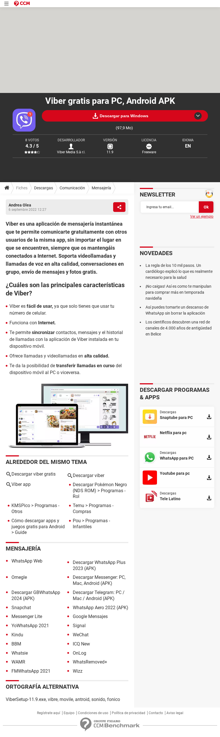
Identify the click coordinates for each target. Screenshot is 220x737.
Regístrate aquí (48, 713)
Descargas (43, 188)
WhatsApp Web (26, 561)
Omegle (19, 577)
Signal (79, 625)
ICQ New (81, 644)
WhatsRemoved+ (90, 662)
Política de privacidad (128, 713)
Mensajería (101, 188)
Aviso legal (174, 713)
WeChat (81, 634)
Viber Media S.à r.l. (71, 152)
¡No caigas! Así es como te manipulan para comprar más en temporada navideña (178, 292)
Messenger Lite (26, 616)
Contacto (156, 713)
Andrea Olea (20, 205)
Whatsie (19, 653)
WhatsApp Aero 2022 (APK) (100, 607)
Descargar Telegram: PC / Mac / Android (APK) (99, 595)
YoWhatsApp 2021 (30, 625)
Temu (78, 505)
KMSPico (20, 505)
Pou (77, 520)
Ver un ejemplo (201, 216)
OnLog (79, 653)
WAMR (18, 662)
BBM (16, 644)
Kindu (17, 634)
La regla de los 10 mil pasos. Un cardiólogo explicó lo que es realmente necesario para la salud (179, 271)
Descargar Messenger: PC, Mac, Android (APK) (99, 580)
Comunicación (72, 188)
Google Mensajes (90, 616)
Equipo (69, 713)
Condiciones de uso (93, 713)
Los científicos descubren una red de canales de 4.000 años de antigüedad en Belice (179, 328)
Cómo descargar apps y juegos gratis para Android (38, 523)
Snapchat (21, 607)
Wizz (77, 671)
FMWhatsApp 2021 (30, 671)
